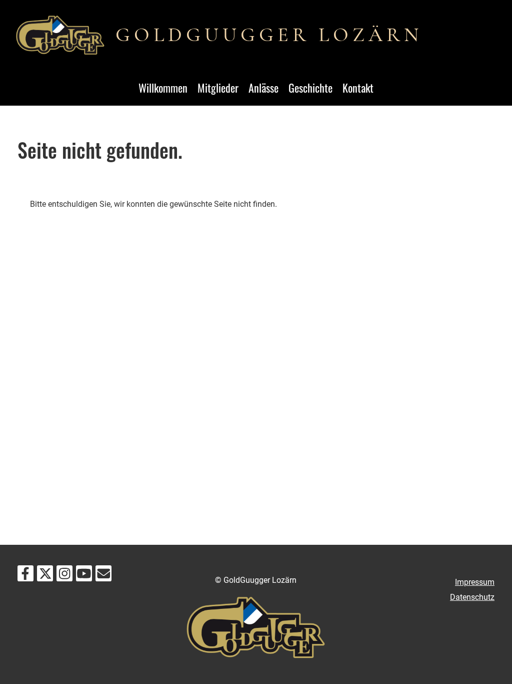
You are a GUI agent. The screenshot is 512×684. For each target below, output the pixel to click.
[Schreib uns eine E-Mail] (104, 575)
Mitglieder (218, 88)
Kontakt (358, 88)
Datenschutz (472, 597)
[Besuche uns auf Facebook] (26, 575)
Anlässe (263, 88)
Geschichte (310, 88)
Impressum (474, 582)
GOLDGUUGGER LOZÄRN (269, 35)
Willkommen (163, 88)
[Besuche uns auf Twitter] (45, 575)
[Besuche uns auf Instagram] (64, 575)
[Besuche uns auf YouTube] (84, 575)
